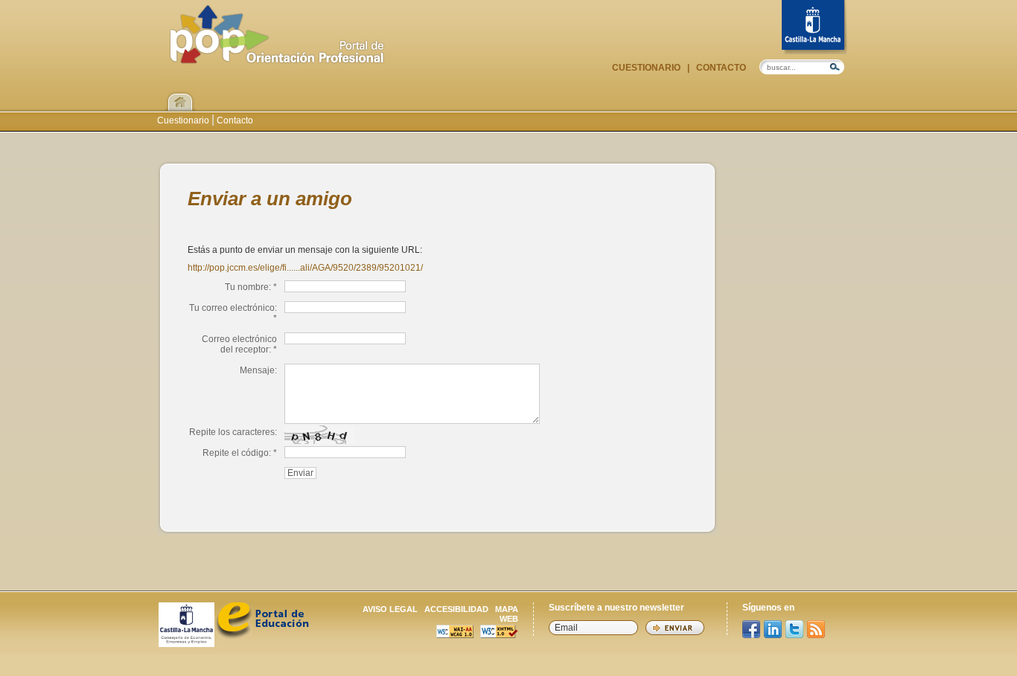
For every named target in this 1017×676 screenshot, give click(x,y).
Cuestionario (647, 67)
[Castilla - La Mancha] (814, 27)
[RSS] (816, 629)
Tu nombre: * (251, 287)
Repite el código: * (240, 453)
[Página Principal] (277, 56)
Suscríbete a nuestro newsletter (616, 607)
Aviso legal (390, 609)
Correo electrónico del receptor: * (239, 344)
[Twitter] (794, 629)
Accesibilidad (456, 609)
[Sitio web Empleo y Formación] (186, 643)
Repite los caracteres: (233, 432)
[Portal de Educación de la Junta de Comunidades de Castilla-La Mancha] (261, 635)
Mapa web (506, 614)
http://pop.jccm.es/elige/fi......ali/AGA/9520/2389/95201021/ (305, 268)
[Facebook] (751, 629)
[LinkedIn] (773, 629)
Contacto (720, 67)
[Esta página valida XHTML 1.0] (499, 634)
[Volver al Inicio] (180, 93)
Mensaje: (258, 370)
